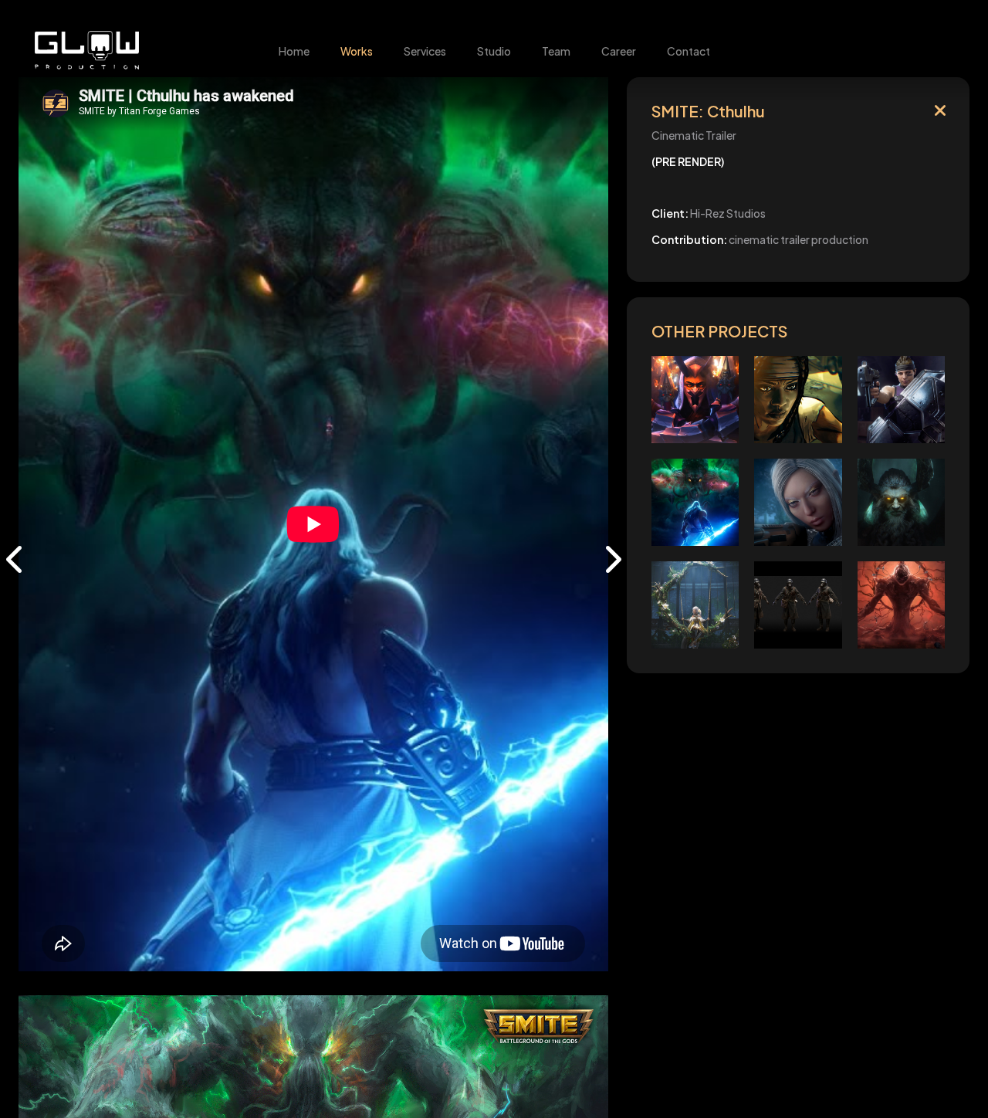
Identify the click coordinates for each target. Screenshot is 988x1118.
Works (356, 51)
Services (425, 51)
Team (556, 51)
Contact (688, 51)
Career (618, 51)
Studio (494, 51)
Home (294, 51)
